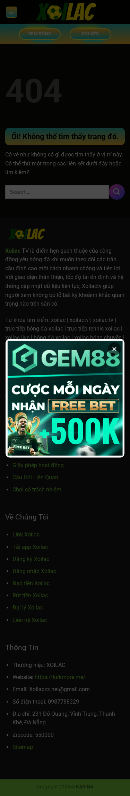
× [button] (114, 349)
